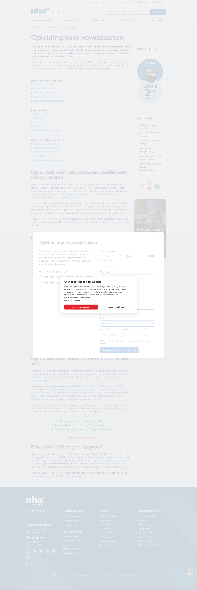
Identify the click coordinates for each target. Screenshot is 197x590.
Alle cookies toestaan (81, 307)
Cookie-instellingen (116, 307)
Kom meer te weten (72, 300)
